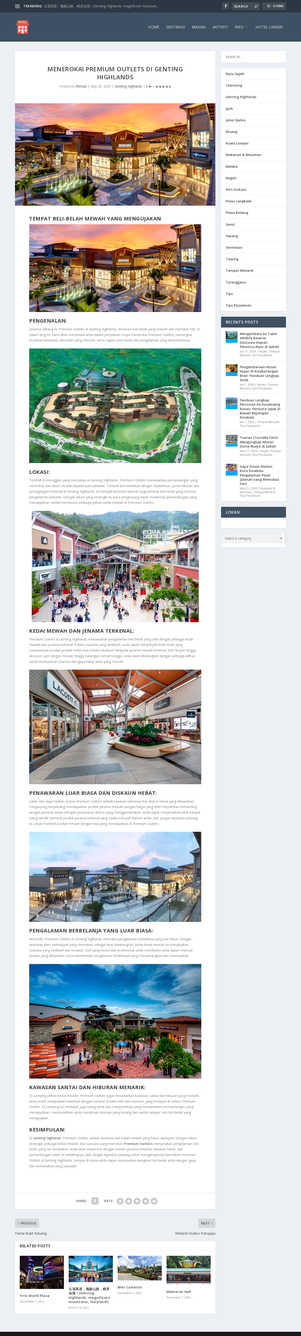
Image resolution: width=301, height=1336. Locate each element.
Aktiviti (220, 27)
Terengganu (236, 282)
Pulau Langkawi (238, 201)
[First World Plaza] (42, 1272)
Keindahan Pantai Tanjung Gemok (70, 6)
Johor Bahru (236, 120)
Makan (199, 27)
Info (239, 27)
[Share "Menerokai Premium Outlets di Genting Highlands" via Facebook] (95, 1201)
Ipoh (229, 108)
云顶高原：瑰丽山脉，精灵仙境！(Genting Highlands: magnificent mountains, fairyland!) (89, 1295)
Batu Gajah (235, 74)
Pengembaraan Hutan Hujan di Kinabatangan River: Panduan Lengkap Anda (259, 373)
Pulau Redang (237, 212)
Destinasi (175, 27)
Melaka (232, 166)
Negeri (231, 178)
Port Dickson (236, 189)
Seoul (230, 224)
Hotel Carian (269, 27)
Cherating (234, 85)
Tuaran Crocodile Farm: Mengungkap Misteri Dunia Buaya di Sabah (259, 441)
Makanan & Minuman (243, 154)
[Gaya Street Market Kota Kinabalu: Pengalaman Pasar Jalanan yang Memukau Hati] (232, 470)
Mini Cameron (130, 1287)
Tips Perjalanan (238, 305)
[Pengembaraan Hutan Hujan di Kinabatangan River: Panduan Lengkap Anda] (232, 370)
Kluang (231, 131)
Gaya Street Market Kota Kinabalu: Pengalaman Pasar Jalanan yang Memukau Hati (259, 475)
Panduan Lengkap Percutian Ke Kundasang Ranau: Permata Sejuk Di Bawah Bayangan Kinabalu (260, 409)
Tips (229, 294)
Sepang (232, 236)
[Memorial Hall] (188, 1270)
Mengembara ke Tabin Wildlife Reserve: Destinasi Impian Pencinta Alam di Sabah (259, 340)
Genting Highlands (128, 86)
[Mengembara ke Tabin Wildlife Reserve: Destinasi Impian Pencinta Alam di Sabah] (232, 337)
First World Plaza (35, 1295)
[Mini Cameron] (140, 1268)
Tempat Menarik (239, 270)
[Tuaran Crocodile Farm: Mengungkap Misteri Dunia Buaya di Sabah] (232, 441)
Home (153, 27)
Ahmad (81, 86)
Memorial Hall (178, 1291)
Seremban (234, 247)
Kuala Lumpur (237, 143)
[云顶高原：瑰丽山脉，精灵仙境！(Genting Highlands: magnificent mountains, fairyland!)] (91, 1269)
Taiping (232, 259)
